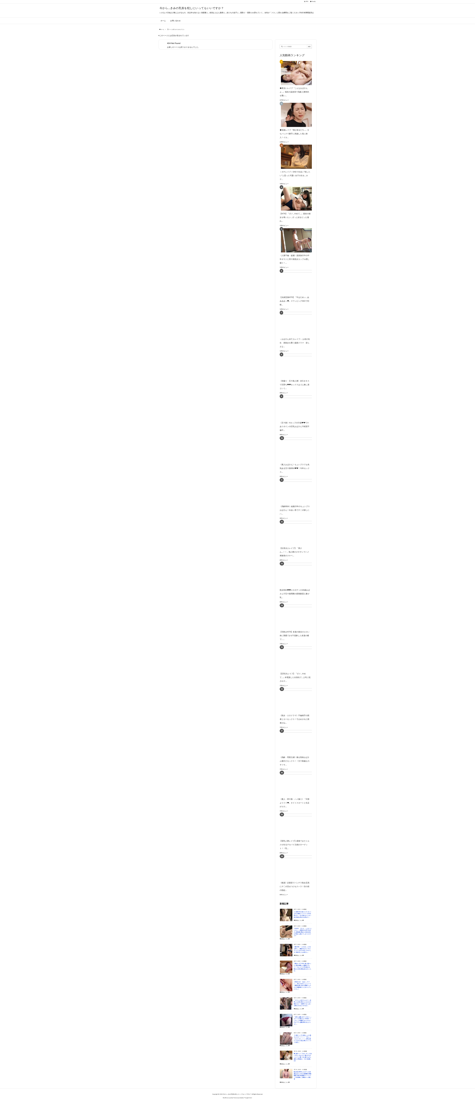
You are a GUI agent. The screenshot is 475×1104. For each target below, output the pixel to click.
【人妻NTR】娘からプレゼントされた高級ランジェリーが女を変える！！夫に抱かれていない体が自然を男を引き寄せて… (302, 914)
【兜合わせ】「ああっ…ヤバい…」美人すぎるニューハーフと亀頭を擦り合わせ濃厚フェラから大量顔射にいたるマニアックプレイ (302, 985)
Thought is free (248, 1097)
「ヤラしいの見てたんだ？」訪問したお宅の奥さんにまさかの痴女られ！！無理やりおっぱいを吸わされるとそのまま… (302, 1003)
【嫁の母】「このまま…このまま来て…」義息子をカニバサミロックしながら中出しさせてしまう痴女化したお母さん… (302, 949)
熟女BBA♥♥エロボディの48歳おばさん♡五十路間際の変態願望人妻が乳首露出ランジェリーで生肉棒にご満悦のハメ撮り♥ (302, 1075)
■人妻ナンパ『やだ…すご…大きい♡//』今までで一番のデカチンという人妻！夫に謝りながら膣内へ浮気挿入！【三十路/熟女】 (303, 1057)
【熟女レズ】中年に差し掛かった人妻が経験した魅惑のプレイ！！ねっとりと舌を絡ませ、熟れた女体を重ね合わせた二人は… (302, 967)
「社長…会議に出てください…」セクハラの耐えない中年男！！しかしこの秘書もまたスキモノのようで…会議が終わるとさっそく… (303, 1020)
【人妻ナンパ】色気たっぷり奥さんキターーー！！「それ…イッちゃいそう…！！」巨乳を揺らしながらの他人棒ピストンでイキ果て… (302, 1038)
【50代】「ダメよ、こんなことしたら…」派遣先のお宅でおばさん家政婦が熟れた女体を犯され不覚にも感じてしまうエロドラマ (303, 932)
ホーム (162, 29)
